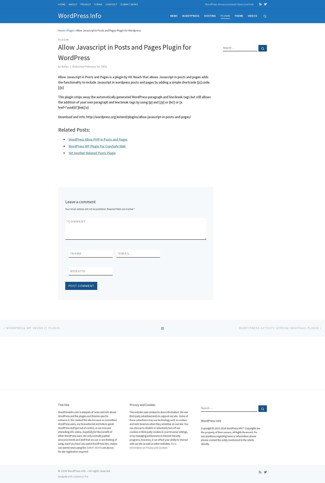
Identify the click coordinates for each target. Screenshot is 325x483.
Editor (65, 66)
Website (78, 271)
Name (76, 253)
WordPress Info (77, 471)
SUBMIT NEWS (94, 447)
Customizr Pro (80, 476)
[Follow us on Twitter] (265, 4)
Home (61, 30)
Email (124, 253)
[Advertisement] (245, 115)
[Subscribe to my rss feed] (260, 4)
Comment (76, 221)
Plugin (70, 30)
